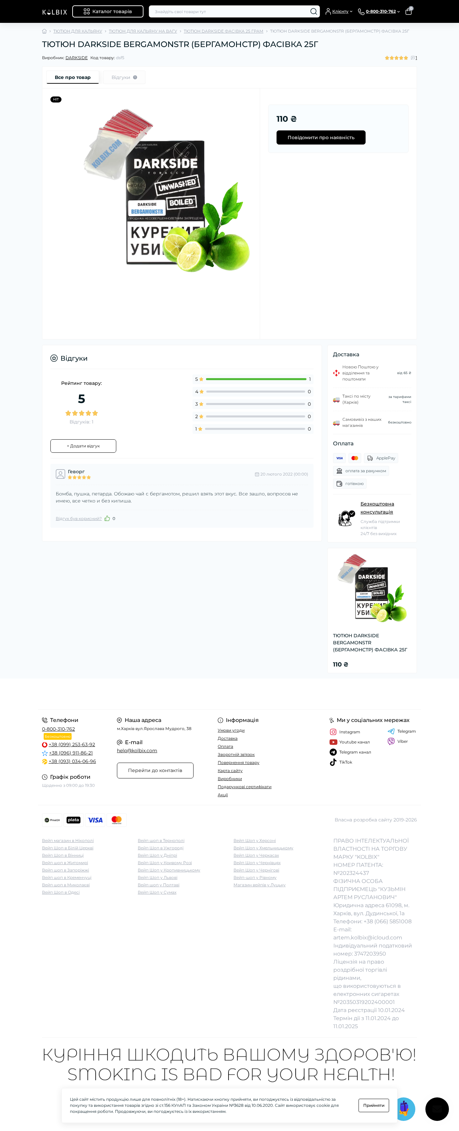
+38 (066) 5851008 (388, 921)
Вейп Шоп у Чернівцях (257, 862)
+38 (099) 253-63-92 (72, 744)
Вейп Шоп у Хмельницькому (263, 847)
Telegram (407, 731)
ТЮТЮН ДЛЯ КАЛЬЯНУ (77, 31)
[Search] (313, 11)
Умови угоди (231, 730)
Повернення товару (238, 762)
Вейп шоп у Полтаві (158, 884)
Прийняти (373, 1105)
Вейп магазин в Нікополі (68, 840)
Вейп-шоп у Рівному (255, 877)
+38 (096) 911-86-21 (71, 753)
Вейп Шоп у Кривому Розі (165, 862)
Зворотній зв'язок (236, 754)
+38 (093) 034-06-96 (72, 761)
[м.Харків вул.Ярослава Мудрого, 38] (133, 694)
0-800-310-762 (58, 729)
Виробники (230, 778)
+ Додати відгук (83, 445)
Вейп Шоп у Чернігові (256, 870)
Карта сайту (230, 770)
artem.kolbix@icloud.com (367, 937)
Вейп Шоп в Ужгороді (160, 847)
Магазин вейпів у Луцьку (260, 884)
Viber (403, 741)
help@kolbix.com (137, 751)
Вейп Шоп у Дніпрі (157, 855)
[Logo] (54, 11)
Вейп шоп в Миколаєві (66, 884)
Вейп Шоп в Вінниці (63, 855)
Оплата (225, 746)
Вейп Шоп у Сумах (157, 892)
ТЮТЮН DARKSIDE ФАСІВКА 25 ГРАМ (223, 31)
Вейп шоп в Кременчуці (66, 877)
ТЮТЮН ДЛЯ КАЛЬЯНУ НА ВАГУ (143, 31)
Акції (223, 794)
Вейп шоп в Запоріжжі (65, 870)
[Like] (107, 518)
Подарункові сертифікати (245, 786)
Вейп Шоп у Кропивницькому (169, 870)
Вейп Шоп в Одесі (61, 892)
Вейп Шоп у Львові (157, 877)
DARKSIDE (77, 57)
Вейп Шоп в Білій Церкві (67, 847)
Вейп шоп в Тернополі (161, 840)
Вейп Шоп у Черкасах (256, 855)
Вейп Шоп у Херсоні (255, 840)
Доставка (228, 738)
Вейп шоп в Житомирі (65, 862)
